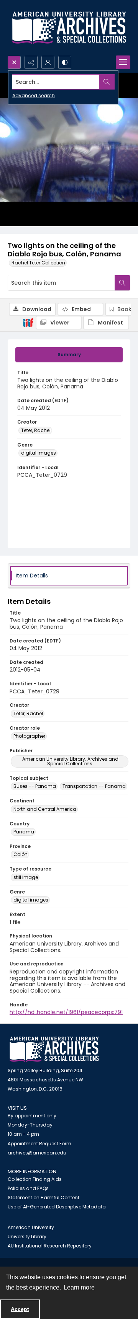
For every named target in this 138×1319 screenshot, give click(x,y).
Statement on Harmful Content (43, 1197)
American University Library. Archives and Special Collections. (70, 761)
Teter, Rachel (36, 430)
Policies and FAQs (28, 1188)
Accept (20, 1309)
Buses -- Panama (34, 786)
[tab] (69, 354)
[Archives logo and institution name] (69, 28)
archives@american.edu (37, 1152)
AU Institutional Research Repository (50, 1245)
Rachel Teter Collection (38, 262)
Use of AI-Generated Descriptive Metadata (57, 1206)
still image (25, 877)
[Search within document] (122, 282)
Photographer (29, 736)
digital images (38, 453)
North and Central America (44, 809)
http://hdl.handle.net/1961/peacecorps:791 (66, 1012)
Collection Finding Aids (35, 1179)
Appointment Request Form (39, 1143)
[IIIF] (28, 322)
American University (31, 1227)
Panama (23, 831)
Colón (20, 854)
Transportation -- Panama (94, 786)
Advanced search (33, 95)
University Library (27, 1236)
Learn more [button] (79, 1287)
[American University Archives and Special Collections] (54, 1049)
